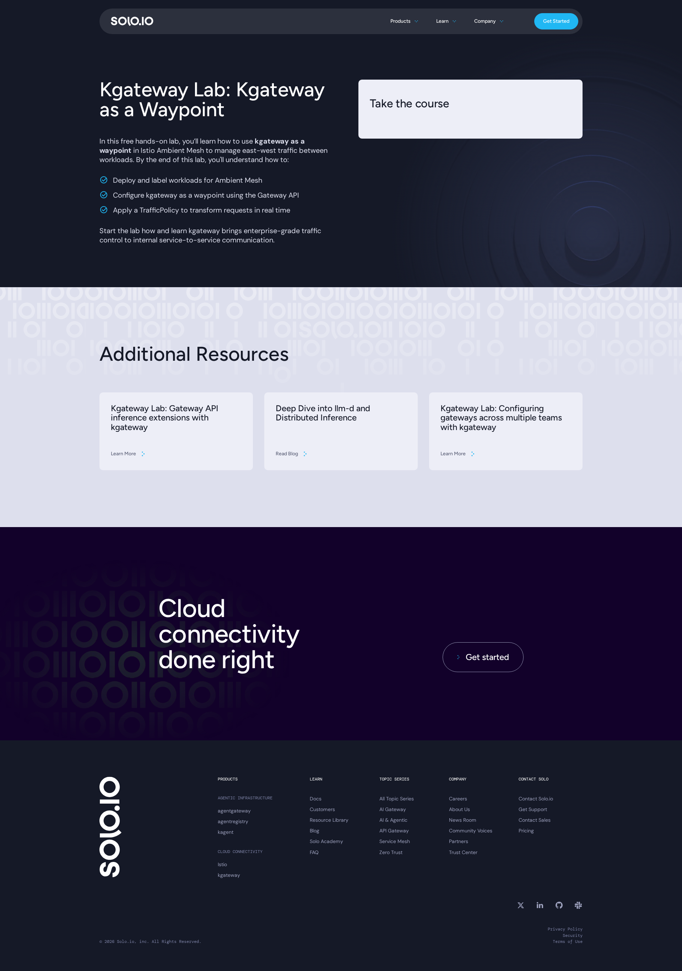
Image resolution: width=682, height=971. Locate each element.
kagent (225, 832)
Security (573, 935)
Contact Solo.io (536, 798)
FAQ (314, 852)
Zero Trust (390, 852)
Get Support (533, 809)
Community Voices (470, 830)
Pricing (526, 830)
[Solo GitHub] (559, 905)
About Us (459, 809)
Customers (322, 809)
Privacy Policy (565, 929)
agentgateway (234, 811)
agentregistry (233, 821)
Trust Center (463, 852)
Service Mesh (394, 841)
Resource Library (329, 820)
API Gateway (394, 830)
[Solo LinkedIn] (540, 905)
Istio (222, 864)
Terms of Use (568, 941)
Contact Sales (535, 820)
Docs (315, 798)
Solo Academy (326, 841)
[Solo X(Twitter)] (520, 905)
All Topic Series (396, 798)
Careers (458, 798)
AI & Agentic (393, 820)
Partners (458, 841)
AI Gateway (392, 809)
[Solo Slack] (578, 905)
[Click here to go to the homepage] (132, 21)
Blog (314, 830)
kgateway (229, 875)
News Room (462, 820)
